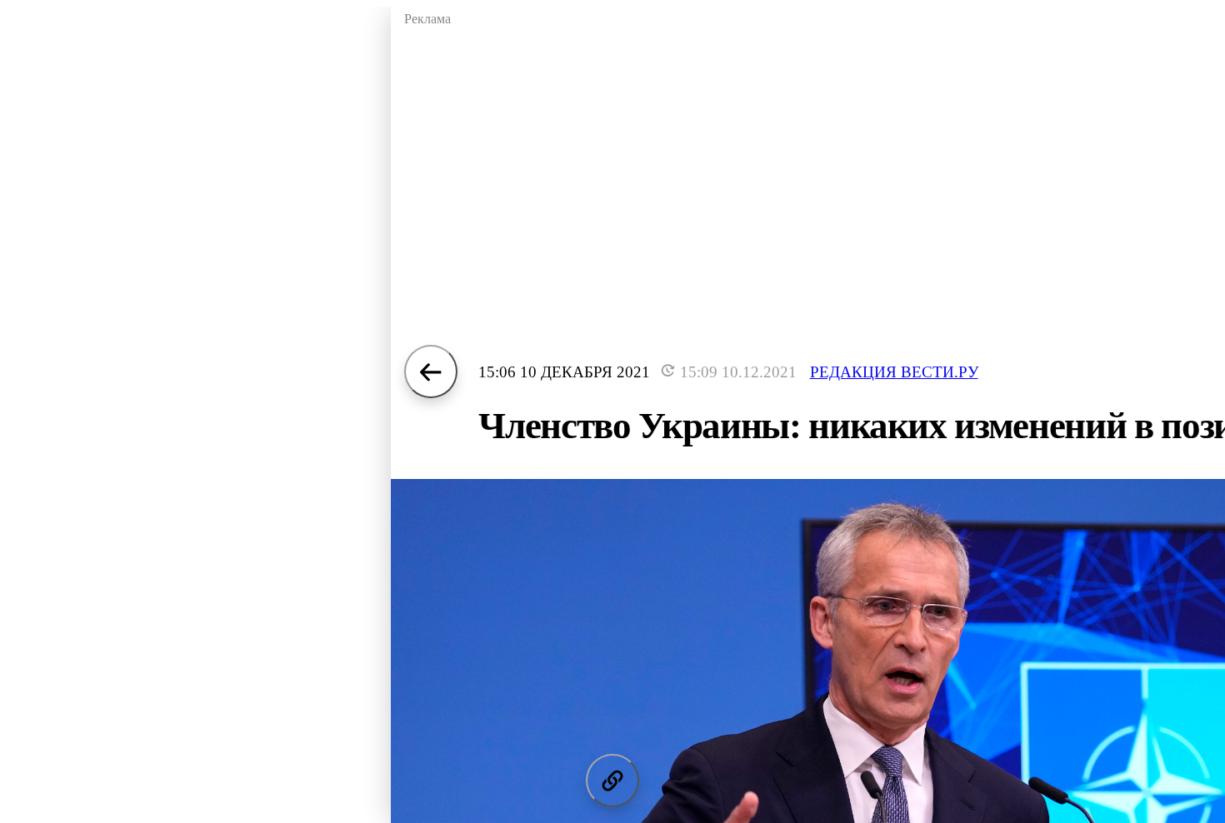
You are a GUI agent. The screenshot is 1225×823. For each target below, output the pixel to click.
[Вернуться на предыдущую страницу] (431, 371)
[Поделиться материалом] (612, 780)
